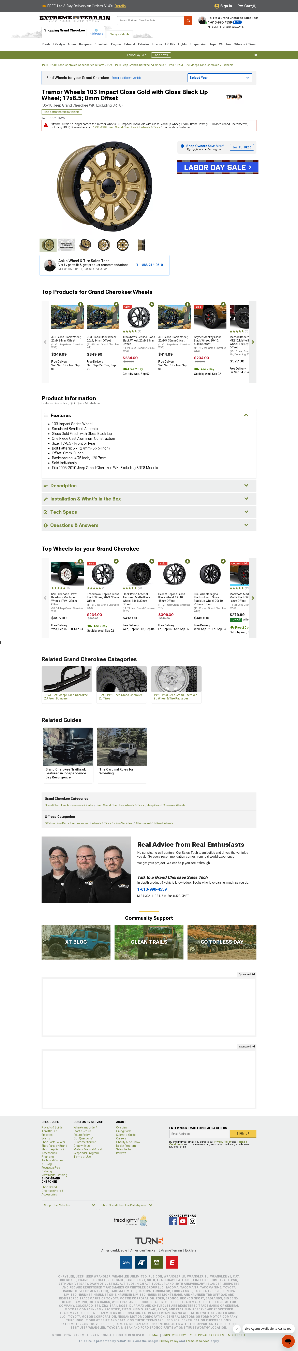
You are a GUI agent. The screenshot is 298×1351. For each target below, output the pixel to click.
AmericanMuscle (114, 1250)
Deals (46, 44)
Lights (182, 44)
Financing (48, 1156)
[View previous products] (45, 342)
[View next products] (252, 342)
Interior (157, 44)
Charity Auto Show (128, 1142)
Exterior (143, 44)
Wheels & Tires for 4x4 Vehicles (112, 823)
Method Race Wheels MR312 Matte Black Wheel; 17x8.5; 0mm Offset (246, 345)
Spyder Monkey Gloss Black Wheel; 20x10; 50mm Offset (210, 343)
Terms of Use (82, 1156)
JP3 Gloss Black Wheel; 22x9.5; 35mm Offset (174, 342)
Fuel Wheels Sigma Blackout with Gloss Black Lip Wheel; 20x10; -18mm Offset (210, 602)
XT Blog (47, 1164)
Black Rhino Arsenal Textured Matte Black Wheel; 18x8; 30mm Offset (138, 602)
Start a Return (82, 1131)
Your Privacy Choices (207, 1335)
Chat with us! (82, 1145)
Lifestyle (59, 44)
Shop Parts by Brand (54, 1145)
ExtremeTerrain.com (75, 19)
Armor (72, 44)
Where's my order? (85, 1127)
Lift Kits (170, 44)
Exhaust (129, 44)
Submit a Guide (125, 1134)
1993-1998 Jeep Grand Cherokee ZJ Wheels (205, 65)
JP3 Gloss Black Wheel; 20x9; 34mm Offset (67, 342)
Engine (116, 44)
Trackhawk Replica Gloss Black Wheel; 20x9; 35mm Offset (139, 343)
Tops (213, 44)
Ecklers (191, 1250)
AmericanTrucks (142, 1250)
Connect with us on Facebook (173, 1221)
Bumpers (85, 44)
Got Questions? (83, 1138)
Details (120, 6)
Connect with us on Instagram (192, 1221)
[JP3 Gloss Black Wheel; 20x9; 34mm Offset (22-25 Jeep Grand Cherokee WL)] (103, 317)
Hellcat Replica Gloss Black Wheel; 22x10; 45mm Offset (174, 600)
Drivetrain (101, 44)
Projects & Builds (52, 1127)
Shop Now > (161, 55)
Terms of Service (198, 1341)
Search (188, 20)
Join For (241, 147)
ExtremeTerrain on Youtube (183, 1221)
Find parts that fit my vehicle (61, 111)
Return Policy (82, 1134)
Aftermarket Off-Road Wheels (154, 823)
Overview (121, 1127)
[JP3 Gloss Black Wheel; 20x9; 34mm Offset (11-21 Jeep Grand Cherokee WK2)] (67, 317)
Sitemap (152, 1335)
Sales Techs (123, 1149)
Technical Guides (52, 1160)
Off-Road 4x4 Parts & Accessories (67, 823)
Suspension (198, 44)
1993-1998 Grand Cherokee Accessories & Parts (73, 65)
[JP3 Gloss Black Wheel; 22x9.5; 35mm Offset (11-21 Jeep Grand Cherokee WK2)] (174, 317)
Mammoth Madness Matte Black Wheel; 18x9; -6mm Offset (246, 600)
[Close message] (255, 55)
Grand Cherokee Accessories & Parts (69, 805)
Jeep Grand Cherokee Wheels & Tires (120, 805)
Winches (225, 44)
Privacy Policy (222, 1141)
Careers (121, 1138)
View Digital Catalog (54, 1175)
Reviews (121, 1153)
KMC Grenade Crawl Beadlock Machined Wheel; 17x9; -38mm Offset (67, 602)
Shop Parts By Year (53, 1142)
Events (46, 1138)
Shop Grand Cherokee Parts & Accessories (52, 1191)
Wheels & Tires (245, 44)
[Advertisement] (149, 1007)
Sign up (243, 1133)
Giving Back (123, 1131)
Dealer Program (126, 1145)
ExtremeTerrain (170, 1250)
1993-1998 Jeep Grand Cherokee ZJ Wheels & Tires (140, 65)
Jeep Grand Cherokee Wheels (166, 805)
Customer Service (85, 1142)
